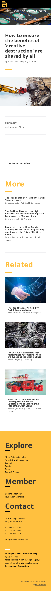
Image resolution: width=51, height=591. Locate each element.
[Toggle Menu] (47, 4)
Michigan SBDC (14, 237)
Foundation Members (14, 497)
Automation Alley (15, 61)
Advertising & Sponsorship (16, 460)
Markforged (13, 219)
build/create (13, 203)
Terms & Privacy (12, 472)
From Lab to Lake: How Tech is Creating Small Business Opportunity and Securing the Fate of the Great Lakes (24, 231)
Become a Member (13, 494)
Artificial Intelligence (30, 203)
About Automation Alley (15, 457)
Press (7, 469)
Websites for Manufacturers (33, 581)
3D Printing (26, 219)
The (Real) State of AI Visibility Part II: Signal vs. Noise (25, 199)
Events (8, 466)
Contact (8, 463)
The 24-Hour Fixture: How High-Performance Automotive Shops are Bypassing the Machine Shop (24, 214)
